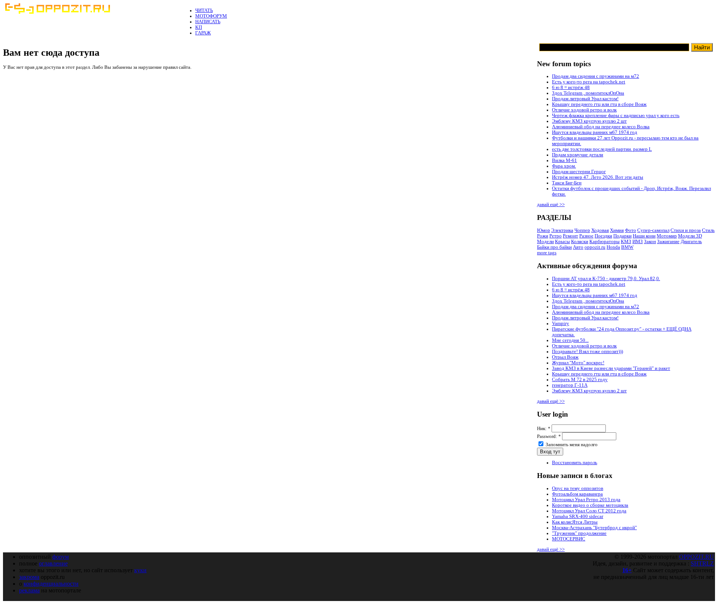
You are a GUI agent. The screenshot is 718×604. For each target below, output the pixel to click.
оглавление (53, 563)
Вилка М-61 (564, 160)
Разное (586, 236)
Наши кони (644, 236)
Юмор (543, 230)
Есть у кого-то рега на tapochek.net (588, 82)
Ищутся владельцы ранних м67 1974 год (594, 132)
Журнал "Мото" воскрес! (578, 362)
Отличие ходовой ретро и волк (584, 110)
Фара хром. (564, 166)
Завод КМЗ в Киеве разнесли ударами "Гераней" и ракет (611, 368)
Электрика (562, 230)
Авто (578, 247)
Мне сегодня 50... (570, 340)
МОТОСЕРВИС (568, 539)
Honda (613, 247)
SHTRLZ (702, 563)
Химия (617, 230)
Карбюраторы (604, 241)
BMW (627, 247)
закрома (29, 577)
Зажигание (668, 241)
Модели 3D (690, 236)
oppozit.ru (594, 247)
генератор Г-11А (569, 385)
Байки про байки (554, 247)
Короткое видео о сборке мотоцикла (590, 505)
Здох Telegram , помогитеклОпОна (588, 93)
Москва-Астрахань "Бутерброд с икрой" (594, 527)
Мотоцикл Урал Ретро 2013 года (586, 499)
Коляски (579, 241)
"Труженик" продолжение (579, 533)
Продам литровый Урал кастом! (585, 98)
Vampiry (560, 323)
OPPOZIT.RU (696, 557)
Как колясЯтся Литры (575, 522)
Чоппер (582, 230)
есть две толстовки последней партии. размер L (602, 149)
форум (60, 557)
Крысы (562, 241)
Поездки (603, 236)
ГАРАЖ (203, 33)
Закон (650, 241)
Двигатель (691, 241)
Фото (630, 230)
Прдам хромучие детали (577, 154)
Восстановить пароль (574, 462)
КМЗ (626, 241)
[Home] (57, 12)
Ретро (555, 236)
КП (198, 27)
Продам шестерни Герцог (579, 171)
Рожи (542, 236)
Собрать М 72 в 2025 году (580, 379)
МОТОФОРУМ (211, 16)
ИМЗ (637, 241)
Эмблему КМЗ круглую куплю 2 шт (589, 121)
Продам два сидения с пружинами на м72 (595, 76)
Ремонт (570, 236)
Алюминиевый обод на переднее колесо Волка (601, 126)
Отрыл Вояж (565, 357)
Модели (545, 241)
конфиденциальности (51, 583)
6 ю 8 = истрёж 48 (571, 87)
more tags (546, 252)
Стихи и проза (686, 230)
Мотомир (667, 236)
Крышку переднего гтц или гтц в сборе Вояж (599, 104)
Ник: (543, 428)
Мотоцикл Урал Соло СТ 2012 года (589, 510)
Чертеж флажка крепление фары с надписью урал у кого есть (615, 115)
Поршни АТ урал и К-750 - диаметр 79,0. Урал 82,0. (606, 278)
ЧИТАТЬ (204, 10)
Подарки (622, 236)
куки (140, 570)
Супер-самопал (653, 230)
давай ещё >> (551, 204)
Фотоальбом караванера (577, 494)
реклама (29, 590)
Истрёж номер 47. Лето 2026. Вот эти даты (597, 177)
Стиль (708, 230)
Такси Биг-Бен (567, 183)
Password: (549, 436)
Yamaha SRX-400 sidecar (577, 516)
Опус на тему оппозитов (577, 488)
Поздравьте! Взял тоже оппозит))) (587, 351)
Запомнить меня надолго (571, 444)
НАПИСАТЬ (207, 21)
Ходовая (600, 230)
